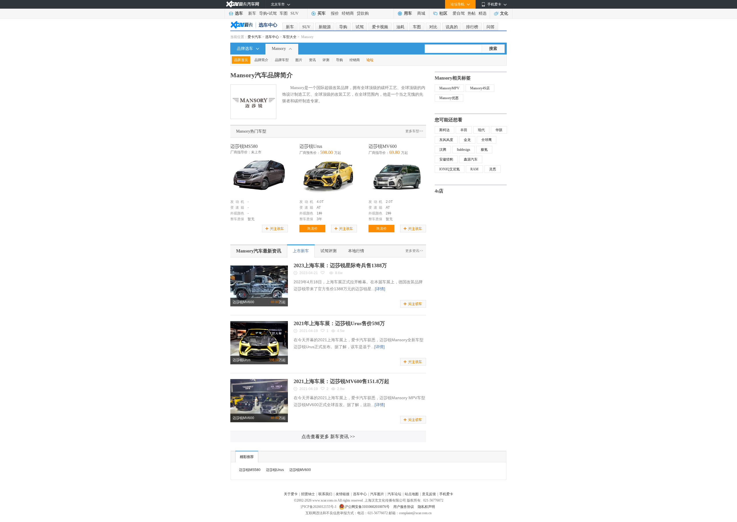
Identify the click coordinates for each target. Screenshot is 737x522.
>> (328, 436)
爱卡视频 (380, 27)
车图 (284, 13)
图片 (298, 60)
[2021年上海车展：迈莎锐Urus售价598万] (259, 323)
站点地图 (412, 494)
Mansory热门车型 (251, 131)
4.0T (320, 202)
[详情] (380, 289)
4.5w (341, 331)
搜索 (493, 48)
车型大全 (290, 37)
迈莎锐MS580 (244, 146)
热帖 (472, 13)
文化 (504, 13)
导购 (263, 13)
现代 (481, 130)
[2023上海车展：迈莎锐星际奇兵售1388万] (259, 265)
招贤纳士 (308, 494)
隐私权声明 (426, 507)
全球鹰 (486, 140)
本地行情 (356, 251)
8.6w (339, 273)
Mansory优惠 (449, 98)
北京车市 (278, 4)
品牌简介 (261, 60)
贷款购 (363, 13)
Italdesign (463, 150)
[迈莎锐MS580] (259, 177)
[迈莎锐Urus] (328, 177)
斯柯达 (444, 130)
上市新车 (301, 251)
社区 (443, 13)
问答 (491, 27)
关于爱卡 (291, 494)
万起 (278, 302)
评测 (325, 60)
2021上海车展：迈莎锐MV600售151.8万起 (341, 381)
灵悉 (492, 169)
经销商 (348, 13)
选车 (239, 13)
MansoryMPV (449, 88)
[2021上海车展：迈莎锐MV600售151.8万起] (259, 381)
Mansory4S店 (480, 88)
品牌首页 (241, 60)
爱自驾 (459, 13)
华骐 (498, 130)
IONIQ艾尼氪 (449, 169)
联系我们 (325, 494)
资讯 (312, 60)
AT (319, 208)
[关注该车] (275, 228)
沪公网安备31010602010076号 (367, 507)
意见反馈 (429, 494)
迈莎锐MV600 (382, 146)
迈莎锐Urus (310, 146)
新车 (252, 13)
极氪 (484, 150)
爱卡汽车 (254, 37)
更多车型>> (414, 131)
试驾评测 (328, 251)
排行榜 (472, 27)
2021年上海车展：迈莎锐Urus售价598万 (339, 323)
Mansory (279, 48)
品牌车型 (282, 60)
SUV (294, 13)
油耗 (400, 27)
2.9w (341, 389)
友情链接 (342, 494)
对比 (433, 27)
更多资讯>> (414, 251)
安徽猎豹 (446, 159)
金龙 (467, 140)
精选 (482, 13)
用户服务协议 (404, 507)
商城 (421, 13)
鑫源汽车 (471, 159)
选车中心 (272, 37)
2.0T (389, 202)
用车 (408, 13)
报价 (335, 13)
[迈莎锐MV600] (397, 177)
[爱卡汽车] (242, 4)
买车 (322, 13)
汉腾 (442, 150)
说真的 (452, 27)
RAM (474, 169)
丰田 (463, 130)
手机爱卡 (446, 494)
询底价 (312, 229)
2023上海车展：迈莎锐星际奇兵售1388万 (340, 265)
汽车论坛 (394, 494)
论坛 (369, 60)
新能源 (325, 27)
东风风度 (446, 140)
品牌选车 (245, 48)
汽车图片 (377, 494)
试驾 (273, 13)
